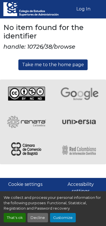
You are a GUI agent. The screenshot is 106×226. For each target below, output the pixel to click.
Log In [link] (83, 9)
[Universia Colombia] (80, 122)
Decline (38, 218)
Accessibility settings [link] (81, 188)
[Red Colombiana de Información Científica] (80, 150)
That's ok (15, 218)
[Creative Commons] (26, 93)
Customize (63, 218)
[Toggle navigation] (98, 9)
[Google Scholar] (80, 93)
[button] (31, 9)
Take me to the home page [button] (53, 64)
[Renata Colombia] (26, 122)
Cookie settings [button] (25, 184)
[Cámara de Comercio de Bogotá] (26, 150)
